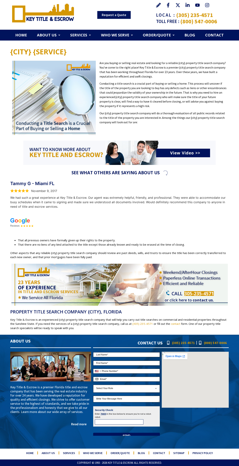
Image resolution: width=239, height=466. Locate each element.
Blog (189, 35)
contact (175, 324)
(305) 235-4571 (194, 14)
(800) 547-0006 (198, 21)
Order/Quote (157, 35)
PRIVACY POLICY (203, 453)
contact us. (203, 300)
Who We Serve (115, 35)
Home (21, 35)
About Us (47, 35)
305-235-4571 (199, 293)
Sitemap (178, 453)
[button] (48, 35)
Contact (214, 35)
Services (78, 35)
